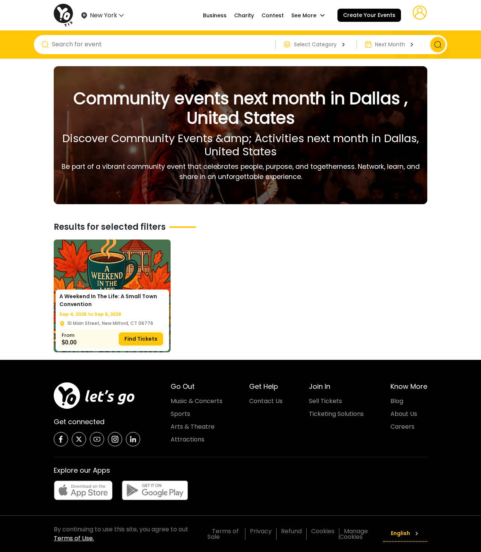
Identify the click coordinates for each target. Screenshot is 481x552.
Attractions (187, 439)
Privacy (261, 531)
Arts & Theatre (193, 426)
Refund (291, 531)
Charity (244, 15)
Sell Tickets (325, 401)
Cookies (322, 531)
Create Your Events (369, 15)
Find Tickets (140, 339)
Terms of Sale (223, 534)
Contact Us (266, 401)
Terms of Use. (74, 538)
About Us (403, 413)
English (400, 533)
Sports (180, 413)
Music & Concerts (196, 401)
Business (215, 15)
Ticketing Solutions (336, 413)
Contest (273, 15)
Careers (402, 426)
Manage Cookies (353, 534)
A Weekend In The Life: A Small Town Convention (108, 300)
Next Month (390, 44)
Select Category (315, 44)
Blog (396, 401)
